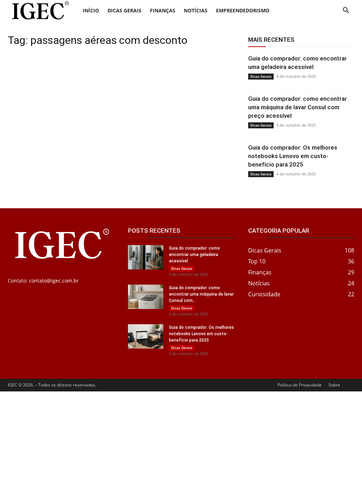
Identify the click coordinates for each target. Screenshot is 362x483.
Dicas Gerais (124, 10)
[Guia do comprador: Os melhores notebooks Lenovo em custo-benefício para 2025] (145, 336)
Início (91, 10)
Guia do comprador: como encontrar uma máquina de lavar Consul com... (201, 294)
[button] (345, 11)
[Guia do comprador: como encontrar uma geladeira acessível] (145, 257)
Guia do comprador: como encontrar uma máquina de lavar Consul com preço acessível (297, 107)
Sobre (334, 385)
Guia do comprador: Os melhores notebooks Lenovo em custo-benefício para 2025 (292, 156)
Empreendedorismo (242, 10)
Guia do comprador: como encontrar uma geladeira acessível (194, 254)
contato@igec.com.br (54, 280)
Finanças (162, 10)
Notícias (196, 10)
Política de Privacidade (300, 385)
